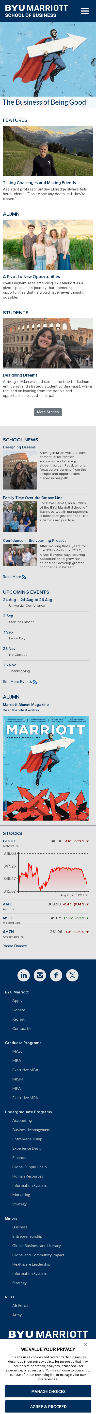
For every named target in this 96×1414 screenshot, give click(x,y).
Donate (18, 1009)
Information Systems (30, 1185)
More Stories (48, 412)
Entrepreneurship (27, 1138)
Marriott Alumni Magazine (26, 704)
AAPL (7, 904)
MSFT (8, 918)
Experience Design (28, 1148)
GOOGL (9, 841)
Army (17, 1314)
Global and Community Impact (38, 1254)
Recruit (18, 1019)
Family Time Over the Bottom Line (33, 498)
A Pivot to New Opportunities (31, 276)
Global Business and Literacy (36, 1245)
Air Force (20, 1305)
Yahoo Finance (15, 946)
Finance (19, 1157)
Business (19, 1227)
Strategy (19, 1204)
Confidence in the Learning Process (34, 540)
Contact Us (22, 1028)
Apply (17, 1000)
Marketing (21, 1194)
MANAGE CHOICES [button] (48, 1391)
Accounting (22, 1120)
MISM (17, 1079)
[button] (85, 1344)
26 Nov (9, 665)
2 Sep (8, 616)
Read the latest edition (21, 710)
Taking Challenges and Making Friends (39, 182)
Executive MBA (25, 1069)
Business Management (31, 1129)
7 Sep (8, 632)
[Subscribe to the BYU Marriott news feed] (24, 576)
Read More (12, 576)
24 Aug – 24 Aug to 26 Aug (27, 600)
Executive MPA (25, 1097)
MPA (16, 1088)
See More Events (17, 681)
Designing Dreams (20, 375)
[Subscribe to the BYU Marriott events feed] (35, 681)
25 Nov (9, 648)
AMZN (8, 932)
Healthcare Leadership (31, 1264)
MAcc (17, 1051)
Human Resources (27, 1176)
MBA (16, 1060)
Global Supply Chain (29, 1166)
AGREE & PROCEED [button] (48, 1406)
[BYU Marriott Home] (48, 1336)
